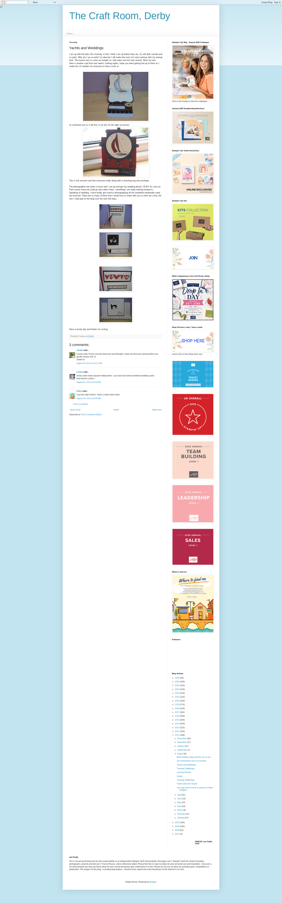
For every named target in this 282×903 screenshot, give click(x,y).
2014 (177, 723)
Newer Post (75, 410)
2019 (177, 704)
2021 (177, 697)
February (181, 814)
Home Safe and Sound (187, 784)
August (180, 754)
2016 (177, 716)
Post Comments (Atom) (91, 414)
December (182, 738)
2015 (177, 720)
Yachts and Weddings (186, 765)
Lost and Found (184, 772)
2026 (177, 678)
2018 (177, 708)
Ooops (180, 776)
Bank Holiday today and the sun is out (193, 757)
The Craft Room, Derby (119, 15)
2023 (177, 689)
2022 (177, 693)
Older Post (156, 410)
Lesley (80, 372)
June (179, 798)
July (179, 795)
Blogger (152, 882)
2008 (177, 830)
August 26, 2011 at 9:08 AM (89, 398)
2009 (177, 826)
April (179, 806)
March (180, 810)
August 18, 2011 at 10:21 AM (89, 363)
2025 (177, 682)
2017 (177, 712)
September (182, 750)
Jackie (80, 350)
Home (70, 33)
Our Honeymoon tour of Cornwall (191, 761)
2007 (177, 834)
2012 (177, 731)
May (179, 802)
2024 (177, 685)
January (181, 818)
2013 (177, 727)
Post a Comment (80, 404)
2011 (177, 735)
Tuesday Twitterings (186, 768)
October (181, 746)
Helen (79, 391)
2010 (177, 822)
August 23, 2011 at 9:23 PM (89, 382)
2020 (177, 701)
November (182, 742)
